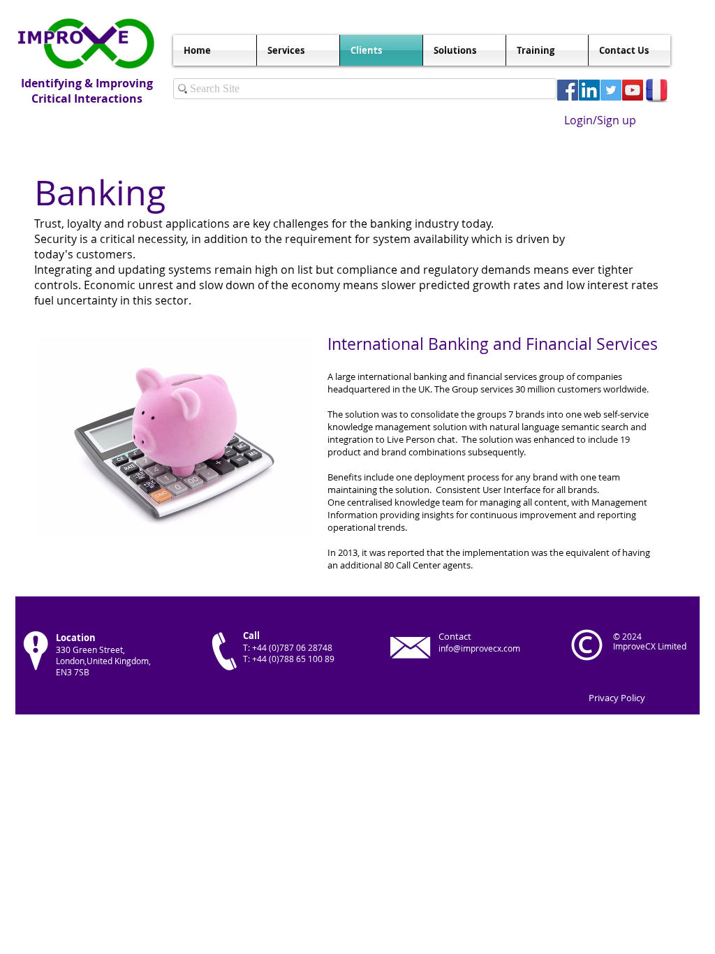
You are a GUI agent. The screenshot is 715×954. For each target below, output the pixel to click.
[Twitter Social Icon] (610, 90)
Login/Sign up (600, 120)
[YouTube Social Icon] (632, 90)
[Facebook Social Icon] (567, 90)
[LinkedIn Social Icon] (589, 90)
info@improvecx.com (479, 648)
